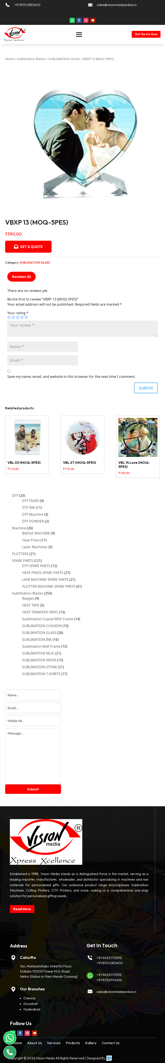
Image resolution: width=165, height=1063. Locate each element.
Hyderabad (31, 1009)
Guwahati (30, 1003)
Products (73, 1043)
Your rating (17, 313)
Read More (22, 909)
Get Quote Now (146, 34)
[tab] (21, 277)
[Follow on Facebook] (79, 20)
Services (54, 1043)
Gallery (91, 1043)
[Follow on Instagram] (86, 20)
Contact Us (111, 1043)
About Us (34, 1043)
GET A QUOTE (31, 246)
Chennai (29, 998)
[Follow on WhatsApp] (72, 20)
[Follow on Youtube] (92, 20)
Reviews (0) (21, 276)
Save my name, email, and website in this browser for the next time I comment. (71, 376)
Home (9, 59)
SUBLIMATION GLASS (64, 59)
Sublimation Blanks (31, 59)
